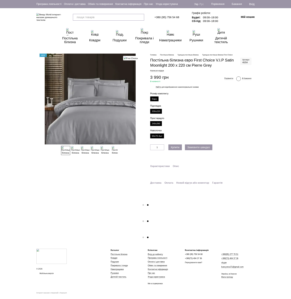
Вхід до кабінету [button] (155, 254)
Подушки (120, 40)
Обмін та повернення (100, 4)
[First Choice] (131, 58)
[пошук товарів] (140, 17)
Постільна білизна (70, 40)
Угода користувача (167, 4)
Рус (201, 4)
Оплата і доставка (74, 4)
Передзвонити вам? (193, 262)
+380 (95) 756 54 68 (166, 17)
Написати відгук (157, 71)
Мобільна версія (46, 273)
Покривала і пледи (144, 40)
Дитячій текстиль (221, 40)
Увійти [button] (158, 87)
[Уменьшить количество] (152, 147)
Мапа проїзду (227, 277)
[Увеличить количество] (162, 147)
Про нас (148, 4)
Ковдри (94, 40)
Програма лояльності (49, 4)
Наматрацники (170, 40)
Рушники (196, 40)
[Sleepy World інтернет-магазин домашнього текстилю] (51, 256)
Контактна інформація (128, 4)
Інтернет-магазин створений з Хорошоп (51, 293)
